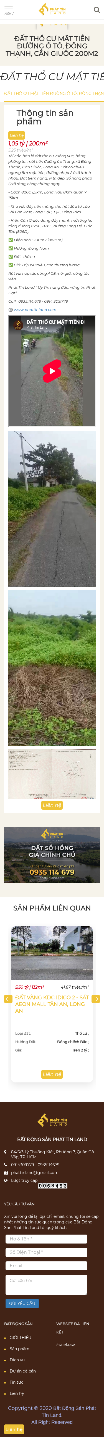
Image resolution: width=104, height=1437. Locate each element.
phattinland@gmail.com (35, 1172)
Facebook (65, 1344)
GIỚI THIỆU (20, 1337)
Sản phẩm (19, 1348)
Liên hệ (17, 1393)
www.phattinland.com (35, 309)
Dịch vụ (17, 1359)
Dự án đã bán (23, 1371)
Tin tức (16, 1382)
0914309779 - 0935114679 (35, 1164)
